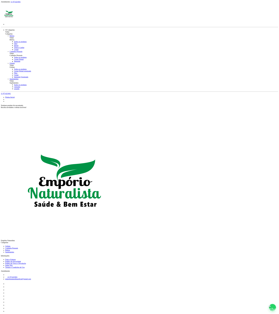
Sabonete (17, 61)
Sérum (16, 46)
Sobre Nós (9, 265)
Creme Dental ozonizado (22, 71)
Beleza (12, 36)
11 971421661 (16, 2)
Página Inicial (10, 97)
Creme (16, 49)
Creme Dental (19, 59)
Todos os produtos (20, 42)
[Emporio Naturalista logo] (9, 20)
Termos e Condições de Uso (15, 267)
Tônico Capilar (19, 47)
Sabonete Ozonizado (21, 77)
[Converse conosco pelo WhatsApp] (272, 307)
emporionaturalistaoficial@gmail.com (18, 279)
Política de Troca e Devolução (15, 263)
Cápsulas (17, 87)
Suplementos (14, 79)
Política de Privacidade (13, 261)
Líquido (16, 89)
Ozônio (12, 63)
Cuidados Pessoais (16, 51)
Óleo (15, 44)
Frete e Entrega (10, 259)
